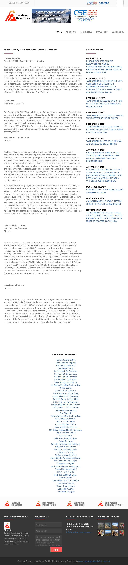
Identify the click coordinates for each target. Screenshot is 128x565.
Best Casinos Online (66, 421)
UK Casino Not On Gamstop (65, 401)
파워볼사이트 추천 (65, 452)
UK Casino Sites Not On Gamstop (66, 385)
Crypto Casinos (65, 477)
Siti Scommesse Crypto (65, 446)
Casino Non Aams (66, 368)
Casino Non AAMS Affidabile (66, 480)
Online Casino (65, 387)
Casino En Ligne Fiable (65, 390)
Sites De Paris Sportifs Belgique (65, 444)
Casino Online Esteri (66, 486)
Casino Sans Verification (65, 455)
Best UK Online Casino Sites (65, 399)
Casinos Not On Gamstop (65, 371)
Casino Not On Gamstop (66, 410)
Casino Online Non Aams (65, 379)
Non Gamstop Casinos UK (65, 382)
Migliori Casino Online (66, 359)
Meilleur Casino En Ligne (65, 438)
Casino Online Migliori (66, 362)
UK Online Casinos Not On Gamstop (65, 429)
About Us (71, 31)
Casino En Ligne (66, 441)
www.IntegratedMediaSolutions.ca (94, 561)
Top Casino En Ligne (66, 491)
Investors (102, 31)
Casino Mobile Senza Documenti (65, 466)
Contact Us (118, 31)
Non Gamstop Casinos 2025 (65, 393)
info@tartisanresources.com (79, 532)
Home (59, 31)
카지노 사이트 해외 (65, 472)
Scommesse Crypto (65, 463)
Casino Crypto (65, 435)
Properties (86, 31)
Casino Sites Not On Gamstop (65, 396)
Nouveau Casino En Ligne (65, 449)
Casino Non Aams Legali (66, 469)
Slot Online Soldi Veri (65, 365)
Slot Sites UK (65, 413)
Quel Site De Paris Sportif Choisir (66, 458)
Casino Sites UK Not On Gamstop (66, 415)
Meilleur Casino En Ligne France (65, 404)
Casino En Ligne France (65, 424)
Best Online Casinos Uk (65, 418)
